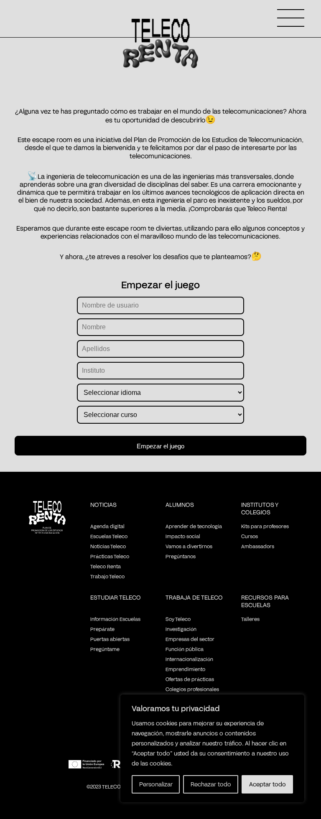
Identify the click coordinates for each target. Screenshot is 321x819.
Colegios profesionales (192, 689)
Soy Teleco (178, 619)
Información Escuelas (115, 619)
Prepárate (102, 629)
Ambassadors (257, 546)
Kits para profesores (265, 526)
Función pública (185, 649)
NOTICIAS (103, 504)
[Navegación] (290, 18)
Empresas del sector (190, 639)
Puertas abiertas (110, 639)
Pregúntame (105, 649)
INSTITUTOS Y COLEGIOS (259, 508)
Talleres (250, 619)
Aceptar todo (267, 784)
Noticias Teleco (108, 546)
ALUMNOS (180, 504)
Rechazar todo (211, 784)
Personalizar (156, 784)
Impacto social (183, 536)
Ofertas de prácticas (190, 679)
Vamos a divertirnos (189, 546)
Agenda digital (107, 526)
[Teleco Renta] (47, 518)
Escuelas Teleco (108, 536)
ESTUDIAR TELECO (115, 597)
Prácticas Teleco (109, 556)
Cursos (249, 536)
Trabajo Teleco (107, 576)
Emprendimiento (185, 669)
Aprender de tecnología (194, 526)
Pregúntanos (181, 556)
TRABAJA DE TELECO (194, 597)
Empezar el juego (160, 446)
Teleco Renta (105, 566)
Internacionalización (189, 659)
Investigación (181, 629)
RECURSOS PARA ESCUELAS (265, 601)
